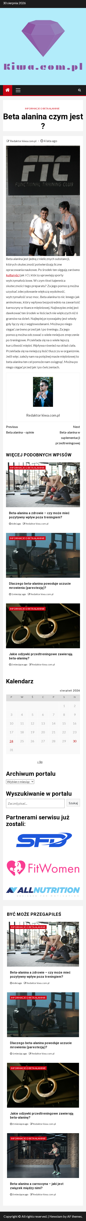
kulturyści (13, 275)
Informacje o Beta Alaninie (42, 108)
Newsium (55, 1216)
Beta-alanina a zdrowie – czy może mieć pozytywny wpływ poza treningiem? (39, 515)
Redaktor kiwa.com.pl (23, 141)
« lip (40, 762)
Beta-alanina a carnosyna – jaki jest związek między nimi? (36, 1186)
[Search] (79, 90)
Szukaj (73, 803)
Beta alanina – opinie (20, 429)
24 (11, 741)
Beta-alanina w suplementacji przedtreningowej (68, 435)
